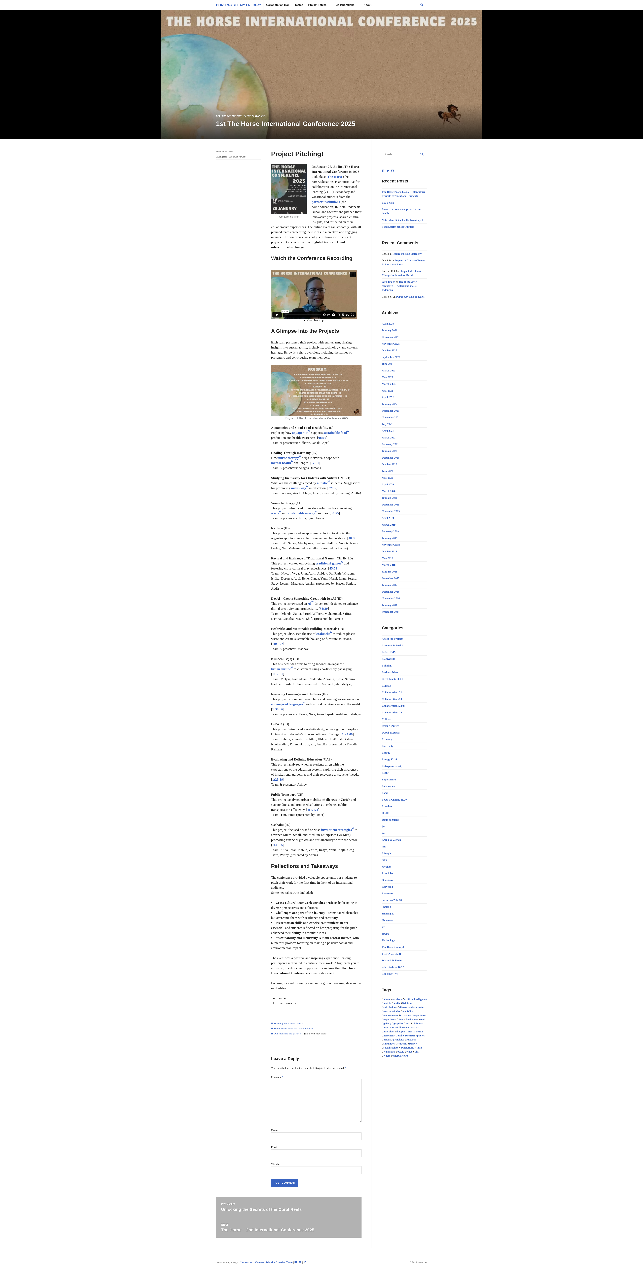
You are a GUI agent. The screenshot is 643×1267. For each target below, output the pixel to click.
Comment (277, 1077)
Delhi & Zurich (390, 725)
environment (390, 1015)
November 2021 (391, 417)
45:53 (333, 568)
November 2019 (391, 511)
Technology (388, 940)
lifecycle (400, 1031)
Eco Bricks (388, 202)
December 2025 (390, 337)
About (367, 5)
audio (397, 1003)
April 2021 (388, 430)
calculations (390, 1007)
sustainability (390, 1047)
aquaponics (300, 432)
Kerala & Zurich (391, 839)
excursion (405, 1015)
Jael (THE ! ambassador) (230, 156)
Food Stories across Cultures (398, 226)
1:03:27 (277, 644)
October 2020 (389, 464)
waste (275, 513)
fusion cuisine (281, 669)
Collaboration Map (278, 5)
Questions (387, 880)
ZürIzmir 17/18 (390, 973)
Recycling (387, 886)
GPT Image (388, 281)
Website (275, 1164)
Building (386, 665)
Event (247, 116)
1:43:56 (277, 845)
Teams (299, 5)
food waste (412, 1019)
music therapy (288, 458)
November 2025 (391, 343)
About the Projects (392, 638)
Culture (386, 719)
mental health (281, 463)
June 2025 (387, 363)
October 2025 (389, 350)
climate (403, 1007)
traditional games (328, 563)
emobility (408, 1011)
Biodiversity (388, 658)
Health (385, 813)
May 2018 (387, 558)
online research (406, 1035)
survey (413, 1043)
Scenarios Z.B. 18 (392, 900)
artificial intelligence (415, 999)
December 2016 (390, 591)
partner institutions (326, 202)
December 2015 (390, 611)
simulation (389, 1043)
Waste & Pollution (392, 960)
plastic (387, 1039)
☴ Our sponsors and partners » (287, 1033)
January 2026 (389, 330)
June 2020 (387, 471)
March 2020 (389, 491)
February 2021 (390, 444)
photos (421, 1035)
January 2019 (389, 538)
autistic (322, 483)
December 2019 (390, 504)
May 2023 (387, 377)
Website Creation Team (279, 1262)
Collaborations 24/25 (229, 116)
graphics (398, 1023)
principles (398, 1039)
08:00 (322, 437)
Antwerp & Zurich (392, 645)
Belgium (407, 1003)
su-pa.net (422, 1262)
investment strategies (336, 830)
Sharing (386, 906)
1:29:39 (277, 779)
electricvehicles (391, 1011)
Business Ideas (390, 672)
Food (385, 792)
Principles (387, 873)
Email (274, 1147)
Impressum (246, 1262)
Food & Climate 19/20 (394, 799)
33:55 (335, 513)
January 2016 (389, 605)
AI (309, 603)
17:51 (315, 463)
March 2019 (389, 524)
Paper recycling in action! (410, 296)
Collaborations (345, 5)
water (386, 1055)
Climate (386, 685)
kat (383, 833)
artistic (387, 1003)
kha (384, 846)
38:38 (352, 538)
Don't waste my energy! (238, 5)
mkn (384, 860)
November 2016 (391, 598)
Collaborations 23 (392, 699)
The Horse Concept (393, 947)
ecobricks (323, 634)
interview (388, 1031)
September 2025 (391, 357)
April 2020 (388, 484)
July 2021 (387, 424)
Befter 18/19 (389, 652)
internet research (409, 1027)
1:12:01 (277, 674)
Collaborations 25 (392, 712)
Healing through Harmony (406, 253)
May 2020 (387, 477)
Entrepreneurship (392, 766)
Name (274, 1130)
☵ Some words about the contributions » (292, 1028)
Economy (387, 739)
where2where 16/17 (393, 967)
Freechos (387, 806)
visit (417, 1051)
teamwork (389, 1051)
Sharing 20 (388, 913)
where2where (400, 1055)
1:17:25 (312, 809)
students (402, 1043)
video (409, 1051)
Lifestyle (386, 853)
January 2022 (389, 404)
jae (383, 826)
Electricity (387, 746)
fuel (422, 1019)
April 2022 (388, 397)
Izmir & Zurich (390, 819)
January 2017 (389, 585)
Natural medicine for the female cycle (403, 220)
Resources (387, 893)
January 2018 (389, 571)
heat (408, 1023)
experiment (389, 1019)
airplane (397, 999)
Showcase (258, 116)
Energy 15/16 (389, 759)
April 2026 (388, 323)
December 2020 (390, 457)
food (401, 1019)
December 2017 (390, 578)
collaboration (416, 1007)
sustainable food (335, 432)
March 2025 (389, 370)
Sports (385, 933)
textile (400, 1051)
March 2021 (389, 437)
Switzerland (407, 1047)
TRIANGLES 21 (391, 953)
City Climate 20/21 (392, 679)
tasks (419, 1047)
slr (383, 927)
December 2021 (390, 410)
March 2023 (389, 384)
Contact (259, 1262)
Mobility (386, 866)
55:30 (324, 608)
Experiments (389, 779)
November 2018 (391, 544)
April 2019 (388, 518)
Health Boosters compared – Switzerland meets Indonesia (399, 285)
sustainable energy (301, 513)
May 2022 (387, 390)
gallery (387, 1023)
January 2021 (389, 451)
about (386, 999)
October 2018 (389, 551)
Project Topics (317, 5)
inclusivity (298, 488)
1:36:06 (277, 709)
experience (419, 1015)
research (411, 1039)
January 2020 (389, 497)
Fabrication (388, 786)
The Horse (334, 176)
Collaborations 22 (392, 692)
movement (389, 1035)
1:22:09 (347, 734)
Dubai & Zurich (391, 732)
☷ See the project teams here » (287, 1023)
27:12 (332, 488)
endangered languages (287, 704)
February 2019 (390, 531)
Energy (386, 752)
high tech (418, 1023)
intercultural (390, 1027)
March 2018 (389, 564)
